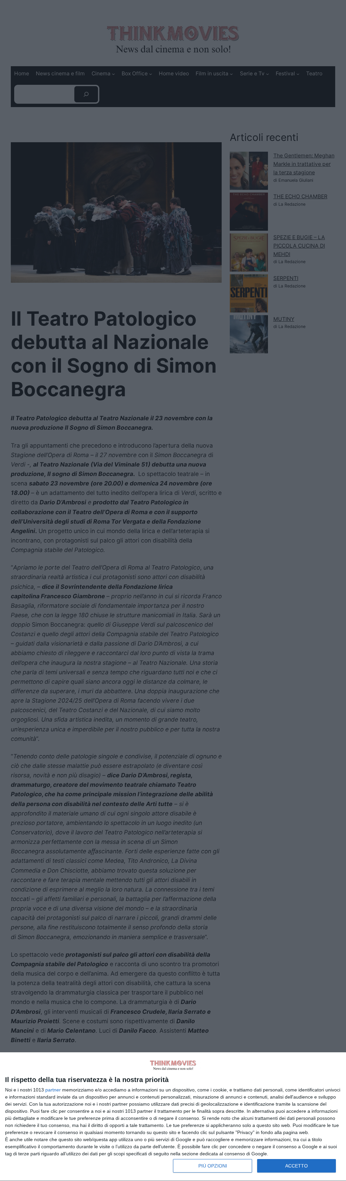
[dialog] (173, 1117)
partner (53, 1089)
